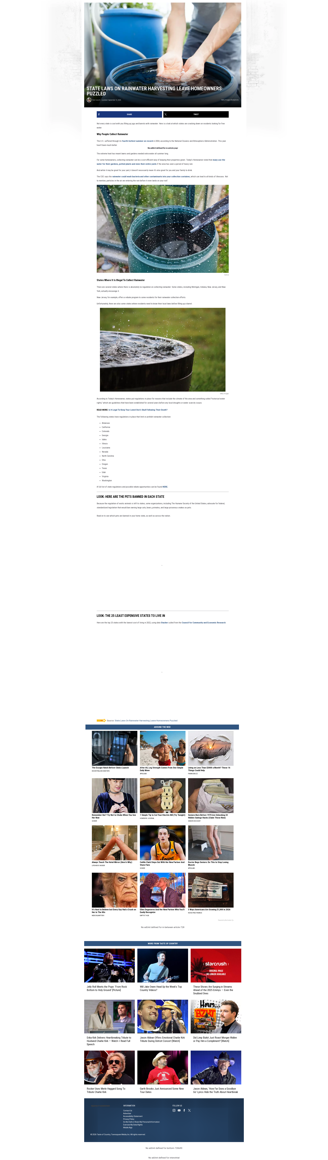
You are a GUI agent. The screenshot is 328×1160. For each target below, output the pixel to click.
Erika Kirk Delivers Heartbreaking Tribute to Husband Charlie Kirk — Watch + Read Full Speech (109, 1041)
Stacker (164, 622)
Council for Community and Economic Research (204, 622)
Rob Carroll (96, 100)
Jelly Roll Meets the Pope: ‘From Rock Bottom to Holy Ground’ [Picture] (107, 988)
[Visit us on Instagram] (175, 1110)
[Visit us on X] (190, 1110)
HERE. (165, 486)
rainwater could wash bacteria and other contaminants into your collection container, (151, 176)
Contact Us (127, 1111)
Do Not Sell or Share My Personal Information (141, 1122)
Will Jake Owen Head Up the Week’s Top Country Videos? (161, 988)
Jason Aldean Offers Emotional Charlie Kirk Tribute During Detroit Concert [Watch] (162, 1039)
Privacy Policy (128, 1119)
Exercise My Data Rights (133, 1125)
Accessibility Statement (132, 1116)
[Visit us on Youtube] (180, 1110)
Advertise (127, 1113)
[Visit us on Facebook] (185, 1110)
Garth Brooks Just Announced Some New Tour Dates (162, 1090)
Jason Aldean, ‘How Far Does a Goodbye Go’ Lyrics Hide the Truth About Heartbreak (215, 1090)
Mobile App (127, 1128)
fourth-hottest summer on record (137, 141)
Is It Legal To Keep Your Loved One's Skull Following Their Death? (138, 410)
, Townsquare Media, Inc (120, 1134)
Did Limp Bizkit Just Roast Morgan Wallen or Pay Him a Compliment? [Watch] (215, 1039)
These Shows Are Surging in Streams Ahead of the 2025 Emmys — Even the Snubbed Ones (213, 990)
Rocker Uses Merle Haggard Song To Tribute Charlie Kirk (106, 1090)
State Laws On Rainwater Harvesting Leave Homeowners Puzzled (146, 720)
